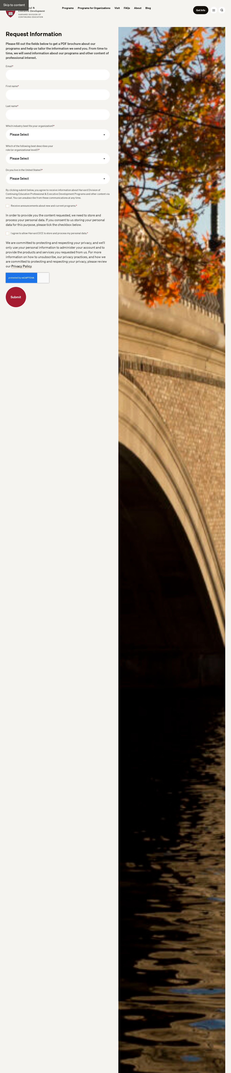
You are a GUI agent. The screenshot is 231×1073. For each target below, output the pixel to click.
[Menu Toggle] (213, 10)
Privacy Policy (21, 266)
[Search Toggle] (221, 10)
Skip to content (14, 5)
